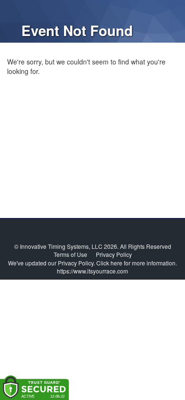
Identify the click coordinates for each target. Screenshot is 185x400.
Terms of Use (70, 254)
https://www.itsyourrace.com (92, 271)
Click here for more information (136, 263)
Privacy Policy (114, 254)
